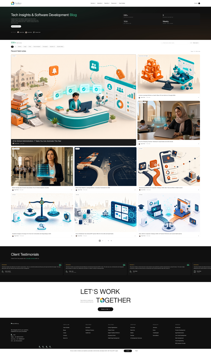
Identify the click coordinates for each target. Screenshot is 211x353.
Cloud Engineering (179, 340)
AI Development (45, 46)
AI (15, 46)
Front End (132, 327)
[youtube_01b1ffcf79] (50, 347)
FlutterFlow (19, 46)
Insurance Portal (111, 335)
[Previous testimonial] (191, 258)
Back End (132, 330)
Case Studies (66, 327)
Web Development (179, 338)
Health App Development (113, 338)
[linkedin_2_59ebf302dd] (40, 347)
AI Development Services (136, 338)
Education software (60, 46)
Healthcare (88, 332)
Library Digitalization (112, 327)
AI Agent (25, 46)
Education (88, 327)
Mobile (131, 332)
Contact (65, 335)
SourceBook (155, 335)
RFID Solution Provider (180, 343)
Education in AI (52, 46)
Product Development (36, 46)
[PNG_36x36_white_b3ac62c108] (47, 347)
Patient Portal (111, 330)
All (12, 46)
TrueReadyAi (156, 332)
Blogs (64, 330)
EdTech (30, 46)
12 (108, 240)
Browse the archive (15, 26)
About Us (65, 338)
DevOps (132, 335)
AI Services (177, 327)
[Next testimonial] (197, 258)
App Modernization (179, 332)
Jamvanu (155, 327)
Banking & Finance (90, 330)
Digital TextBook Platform (114, 332)
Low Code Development (180, 335)
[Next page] (111, 241)
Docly (154, 330)
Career (64, 332)
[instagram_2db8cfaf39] (43, 347)
